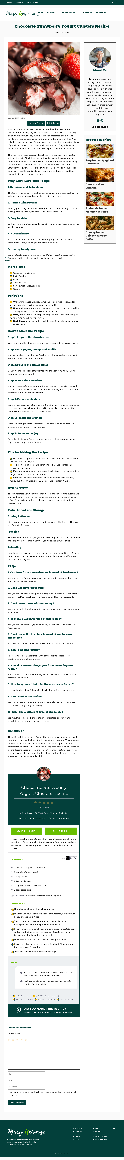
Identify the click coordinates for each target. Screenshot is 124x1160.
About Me (100, 70)
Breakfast (79, 1137)
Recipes (51, 13)
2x (71, 858)
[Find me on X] (101, 120)
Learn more (99, 127)
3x (75, 858)
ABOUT (96, 1128)
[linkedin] (112, 2)
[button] (38, 15)
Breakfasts (68, 13)
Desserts (101, 13)
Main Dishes (85, 13)
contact (19, 2)
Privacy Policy (99, 1134)
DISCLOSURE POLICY (101, 1139)
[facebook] (116, 2)
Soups (77, 1139)
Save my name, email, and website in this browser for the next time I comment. (43, 1094)
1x (67, 858)
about (9, 2)
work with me (32, 2)
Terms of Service (100, 1137)
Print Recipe (53, 123)
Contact (97, 1131)
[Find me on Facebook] (98, 120)
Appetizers (79, 1131)
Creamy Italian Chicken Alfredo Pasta (96, 235)
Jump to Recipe (36, 123)
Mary (66, 33)
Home (40, 13)
